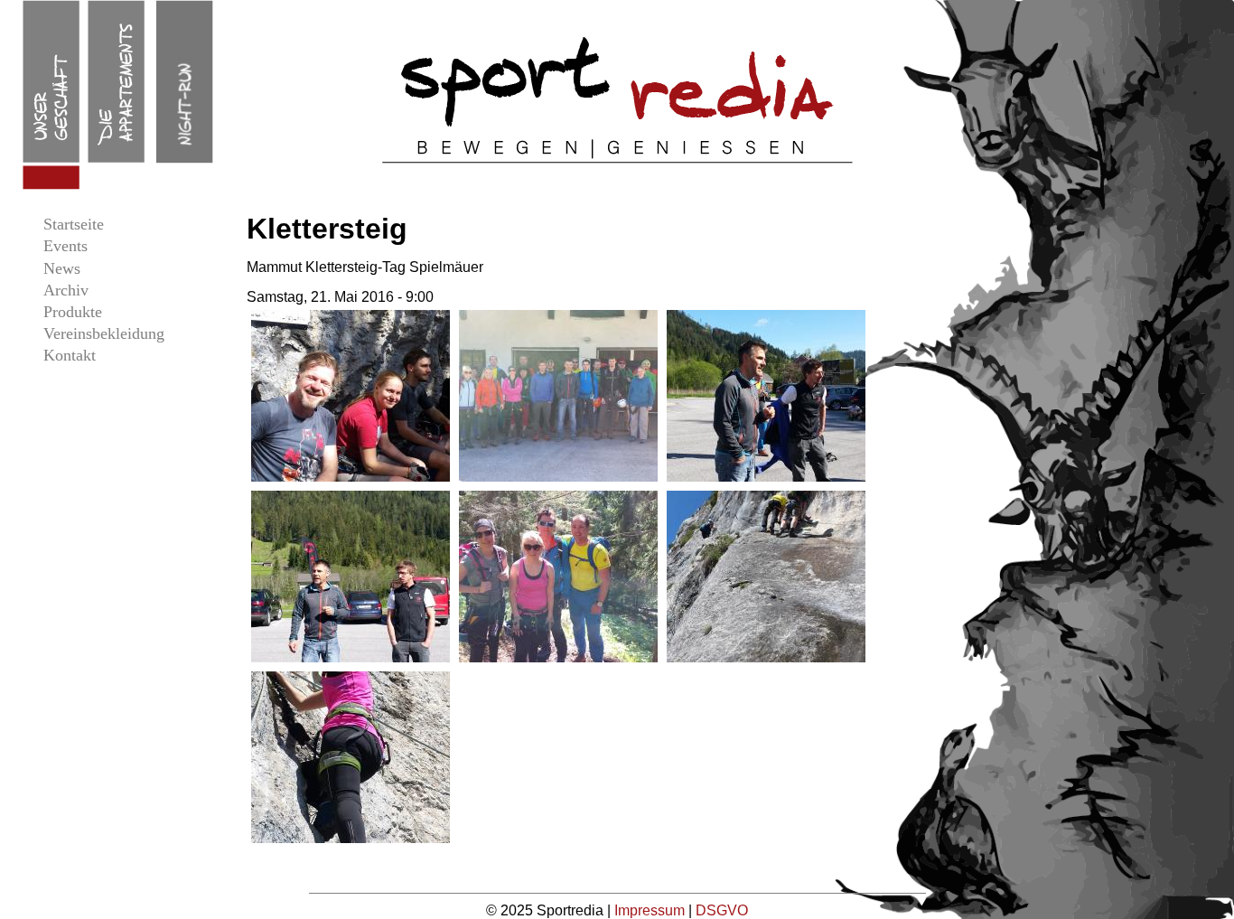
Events (65, 246)
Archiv (66, 290)
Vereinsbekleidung (103, 333)
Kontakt (69, 355)
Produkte (72, 312)
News (61, 268)
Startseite (73, 224)
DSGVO (722, 910)
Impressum (651, 910)
